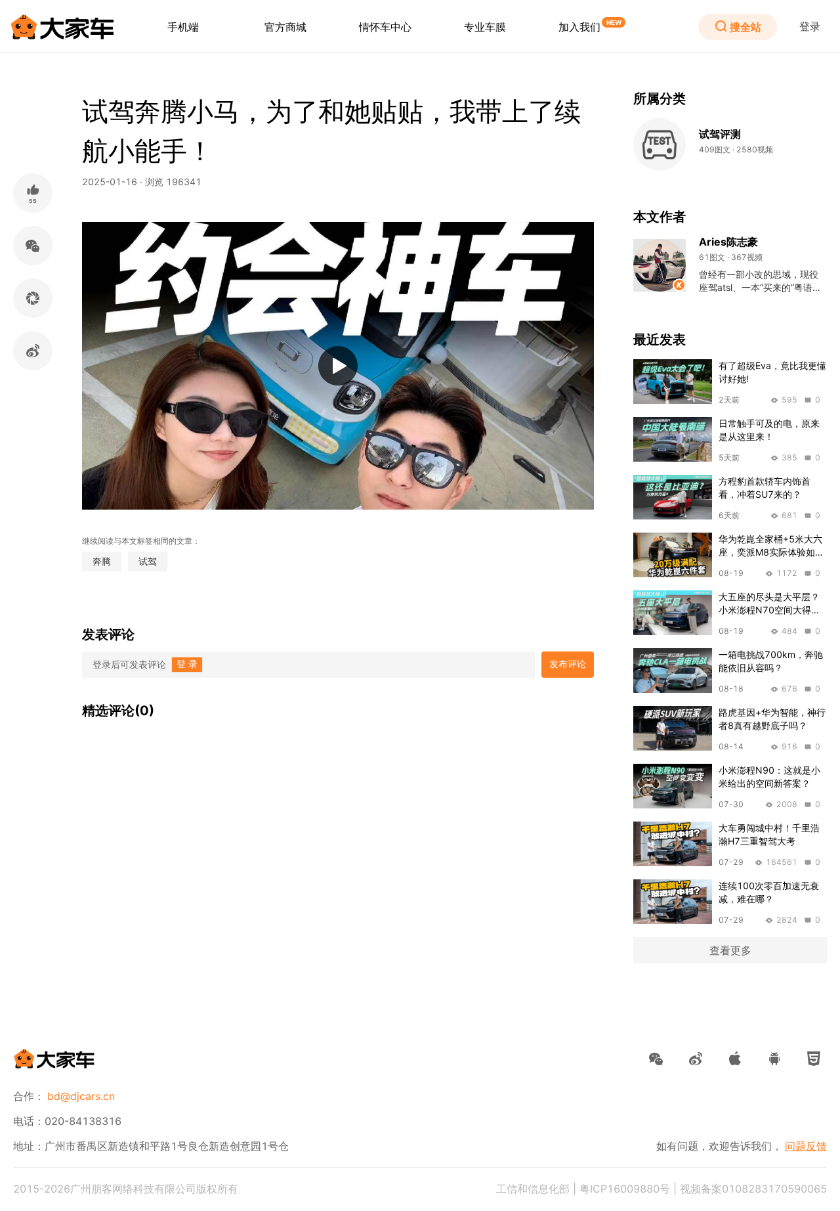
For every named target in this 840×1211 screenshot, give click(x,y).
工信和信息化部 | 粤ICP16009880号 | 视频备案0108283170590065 (661, 1188)
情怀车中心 (385, 26)
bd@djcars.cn (81, 1096)
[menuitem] (183, 27)
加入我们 (579, 26)
